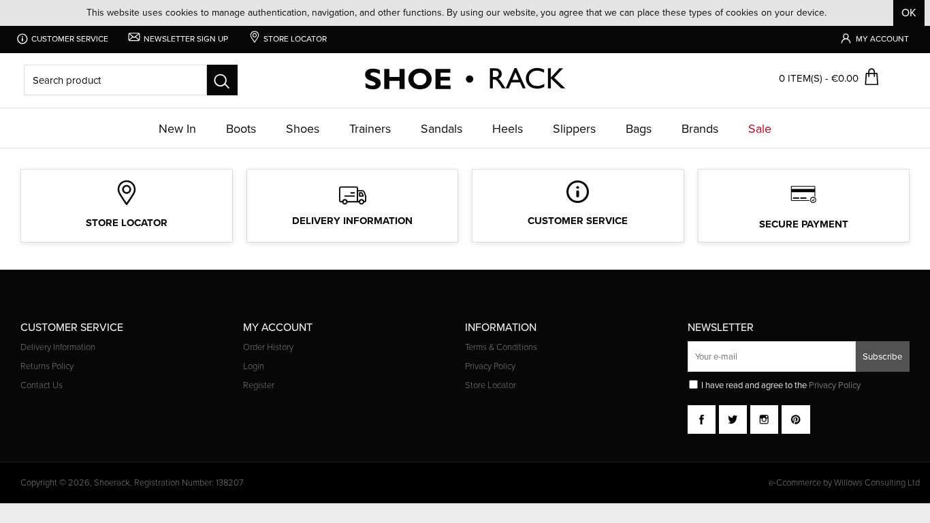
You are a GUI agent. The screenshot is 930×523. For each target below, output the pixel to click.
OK (908, 12)
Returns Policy (47, 366)
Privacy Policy (490, 366)
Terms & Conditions (501, 347)
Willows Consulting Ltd (877, 482)
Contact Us (41, 385)
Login (253, 366)
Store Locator (490, 385)
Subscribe (883, 356)
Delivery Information (57, 347)
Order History (268, 347)
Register (258, 385)
